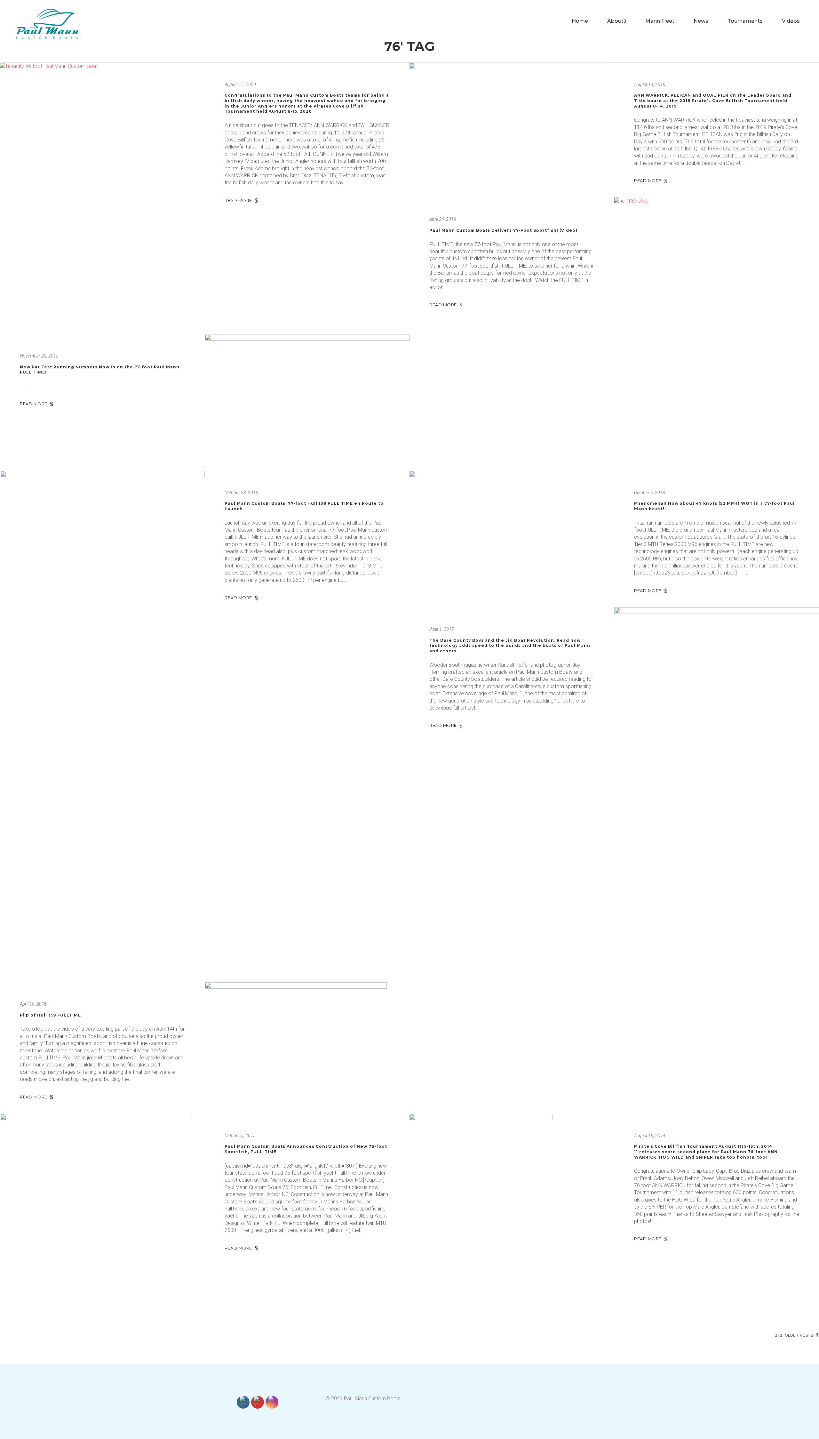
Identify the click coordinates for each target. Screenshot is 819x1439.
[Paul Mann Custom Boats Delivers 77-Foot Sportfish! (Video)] (716, 265)
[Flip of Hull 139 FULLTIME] (307, 1033)
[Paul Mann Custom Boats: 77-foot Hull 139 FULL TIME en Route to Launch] (102, 523)
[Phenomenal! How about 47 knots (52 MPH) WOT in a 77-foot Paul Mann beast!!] (512, 525)
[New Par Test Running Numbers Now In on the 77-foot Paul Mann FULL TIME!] (307, 402)
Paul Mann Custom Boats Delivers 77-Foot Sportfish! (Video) (503, 230)
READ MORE (238, 200)
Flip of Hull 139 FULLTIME (50, 1015)
